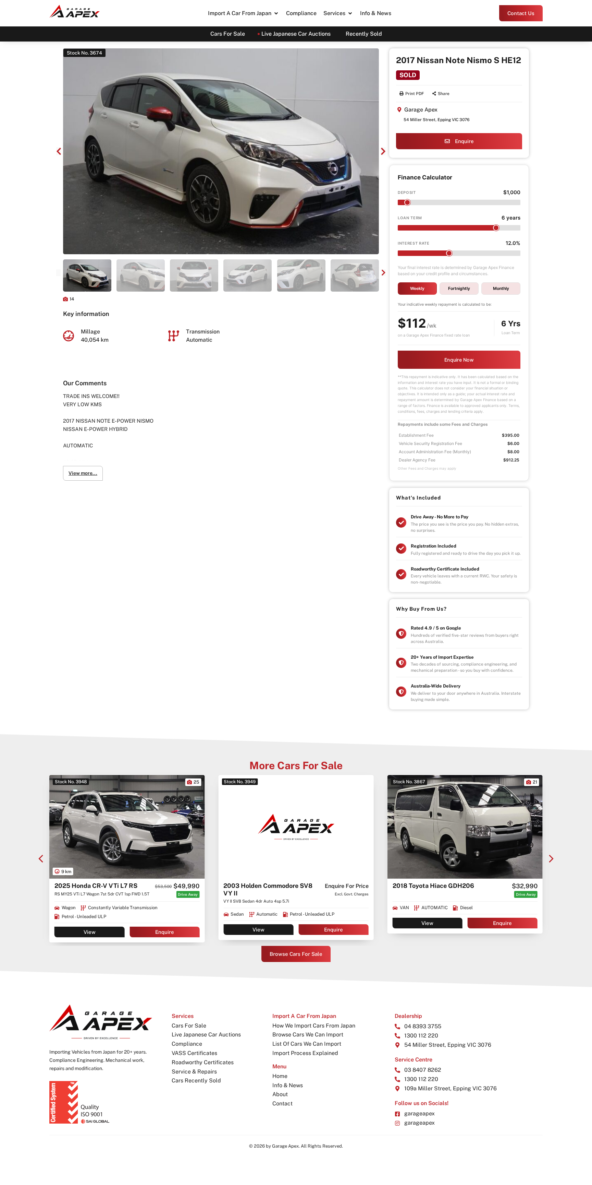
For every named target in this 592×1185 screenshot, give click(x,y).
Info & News (287, 1085)
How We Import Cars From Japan (313, 1025)
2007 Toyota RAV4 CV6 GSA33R (441, 885)
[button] (244, 13)
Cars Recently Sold (196, 1080)
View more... (83, 473)
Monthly (501, 288)
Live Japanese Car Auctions (296, 34)
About (280, 1094)
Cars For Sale (227, 34)
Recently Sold (364, 34)
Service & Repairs (194, 1071)
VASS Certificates (194, 1053)
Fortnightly (459, 288)
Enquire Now (459, 360)
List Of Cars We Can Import (306, 1044)
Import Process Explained (305, 1053)
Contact (282, 1103)
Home (279, 1076)
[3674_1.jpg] (221, 151)
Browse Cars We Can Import (307, 1034)
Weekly (417, 288)
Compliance (187, 1044)
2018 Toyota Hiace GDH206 (264, 885)
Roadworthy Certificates (203, 1062)
